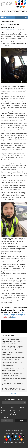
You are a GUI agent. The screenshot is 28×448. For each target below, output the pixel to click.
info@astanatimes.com (17, 442)
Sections (6, 17)
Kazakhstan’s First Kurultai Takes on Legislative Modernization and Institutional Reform (12, 363)
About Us (19, 433)
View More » (14, 393)
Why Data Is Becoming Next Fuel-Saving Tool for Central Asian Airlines (13, 358)
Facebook (4, 315)
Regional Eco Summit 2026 (13, 413)
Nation (15, 29)
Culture (3, 410)
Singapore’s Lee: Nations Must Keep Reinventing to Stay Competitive (12, 374)
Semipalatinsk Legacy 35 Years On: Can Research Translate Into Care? (13, 369)
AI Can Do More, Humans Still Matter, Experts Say (12, 384)
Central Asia (21, 407)
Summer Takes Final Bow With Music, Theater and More (12, 353)
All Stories (3, 407)
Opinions (3, 413)
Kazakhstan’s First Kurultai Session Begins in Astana (14, 379)
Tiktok (13, 317)
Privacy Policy (10, 433)
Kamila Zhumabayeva (7, 29)
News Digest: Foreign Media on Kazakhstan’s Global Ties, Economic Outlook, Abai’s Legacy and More (12, 341)
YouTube (4, 317)
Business (12, 407)
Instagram (13, 315)
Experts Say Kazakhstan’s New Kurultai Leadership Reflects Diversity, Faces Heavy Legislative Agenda (13, 347)
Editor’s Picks (13, 410)
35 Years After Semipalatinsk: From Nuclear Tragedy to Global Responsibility (13, 389)
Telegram (21, 315)
